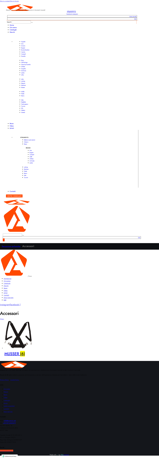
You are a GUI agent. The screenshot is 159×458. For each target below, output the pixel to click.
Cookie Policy (14, 380)
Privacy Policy (4, 380)
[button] (2, 319)
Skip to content (5, 1)
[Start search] (32, 22)
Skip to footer (14, 1)
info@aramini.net (71, 12)
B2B (135, 19)
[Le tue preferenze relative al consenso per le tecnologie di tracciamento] (9, 456)
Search (9, 22)
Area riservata (132, 16)
